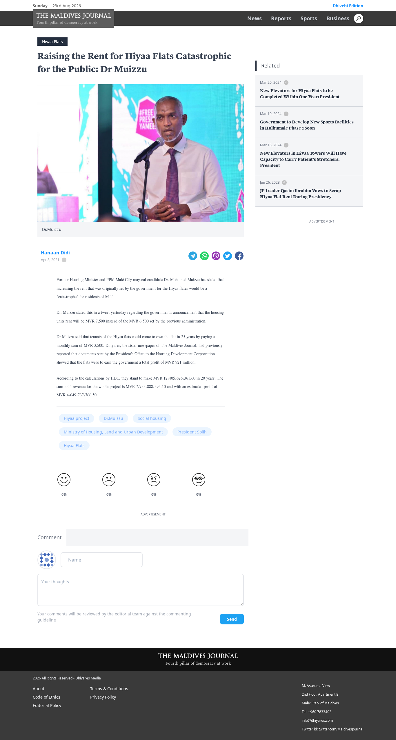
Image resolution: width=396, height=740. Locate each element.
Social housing (152, 418)
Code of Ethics (46, 697)
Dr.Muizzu (113, 418)
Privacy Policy (103, 697)
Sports (309, 18)
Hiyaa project (76, 418)
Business (337, 18)
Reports (281, 18)
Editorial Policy (47, 705)
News (254, 18)
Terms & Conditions (109, 688)
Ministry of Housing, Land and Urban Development (113, 432)
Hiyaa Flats (52, 41)
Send (232, 619)
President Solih (192, 432)
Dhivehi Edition (348, 5)
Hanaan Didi (55, 252)
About (38, 688)
